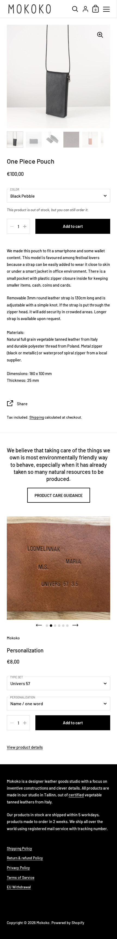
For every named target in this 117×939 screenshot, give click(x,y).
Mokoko (43, 922)
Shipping (36, 417)
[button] (38, 625)
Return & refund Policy (25, 857)
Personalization (22, 697)
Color (14, 189)
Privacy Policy (18, 867)
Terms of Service (20, 877)
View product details (25, 747)
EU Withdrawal (19, 887)
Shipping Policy (19, 848)
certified (76, 794)
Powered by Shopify (67, 922)
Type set (16, 677)
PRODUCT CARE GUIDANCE (59, 495)
